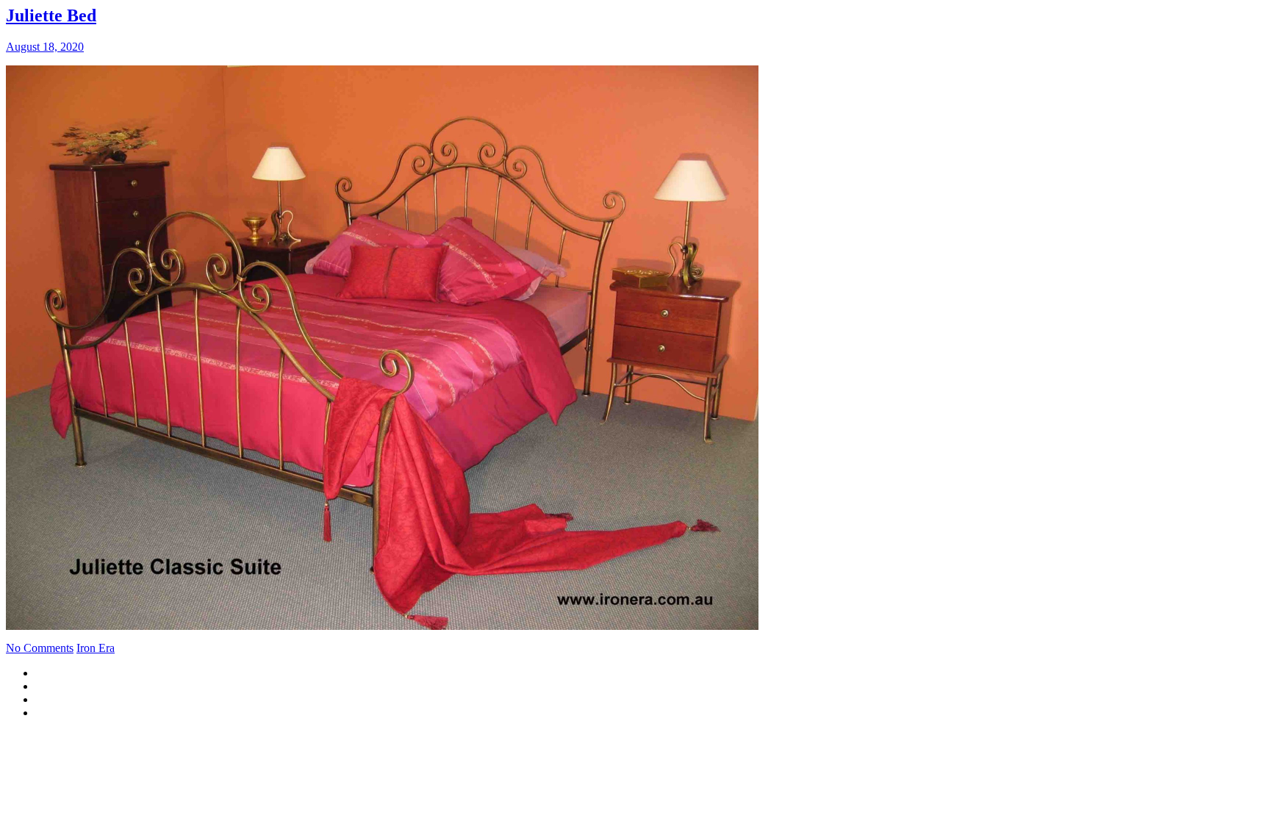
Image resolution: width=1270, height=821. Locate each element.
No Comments (39, 648)
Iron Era (95, 648)
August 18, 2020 (45, 46)
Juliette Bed (51, 15)
